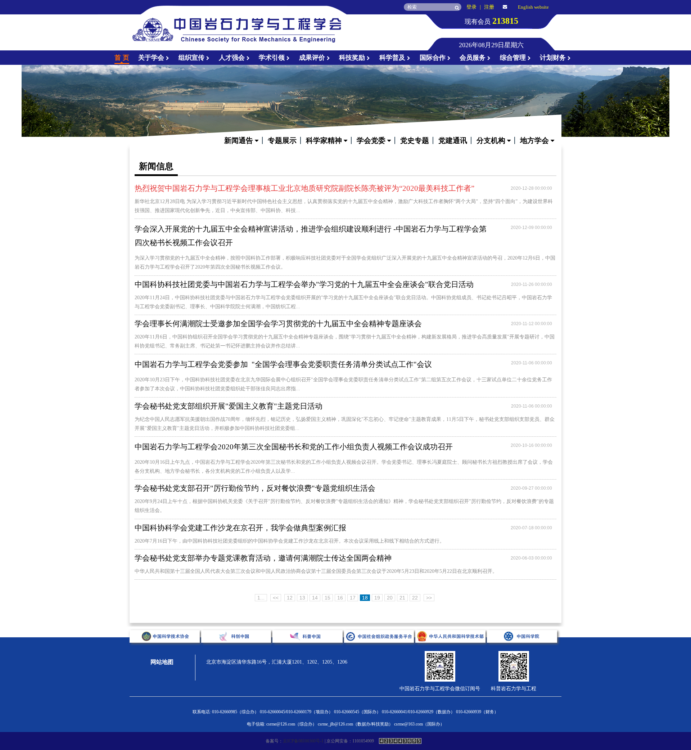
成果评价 (313, 57)
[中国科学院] (522, 648)
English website (533, 7)
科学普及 (393, 57)
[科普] (308, 648)
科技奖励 (353, 57)
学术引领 (272, 57)
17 (353, 598)
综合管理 (514, 57)
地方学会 (535, 140)
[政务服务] (380, 648)
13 (302, 598)
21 (402, 598)
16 (340, 598)
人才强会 (233, 57)
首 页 (121, 57)
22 (415, 598)
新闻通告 (239, 140)
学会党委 (372, 140)
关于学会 (152, 57)
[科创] (237, 648)
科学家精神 (325, 140)
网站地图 (161, 662)
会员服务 (473, 57)
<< (276, 598)
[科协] (165, 648)
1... (261, 598)
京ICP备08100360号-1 (303, 741)
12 (290, 598)
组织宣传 (192, 57)
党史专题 (414, 140)
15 (327, 598)
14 (315, 598)
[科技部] (451, 648)
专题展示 (282, 140)
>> (429, 598)
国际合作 (433, 57)
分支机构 (492, 140)
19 (377, 598)
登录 (471, 7)
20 (390, 598)
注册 (489, 7)
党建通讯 (452, 140)
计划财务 (554, 57)
